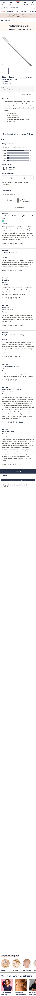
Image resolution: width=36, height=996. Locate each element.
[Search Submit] (33, 7)
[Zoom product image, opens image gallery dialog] (2, 64)
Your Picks (10, 11)
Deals (3, 11)
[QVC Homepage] (2, 21)
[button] (3, 3)
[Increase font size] (32, 94)
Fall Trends (23, 11)
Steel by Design (6, 83)
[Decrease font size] (34, 94)
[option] (18, 16)
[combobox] (16, 7)
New (16, 11)
